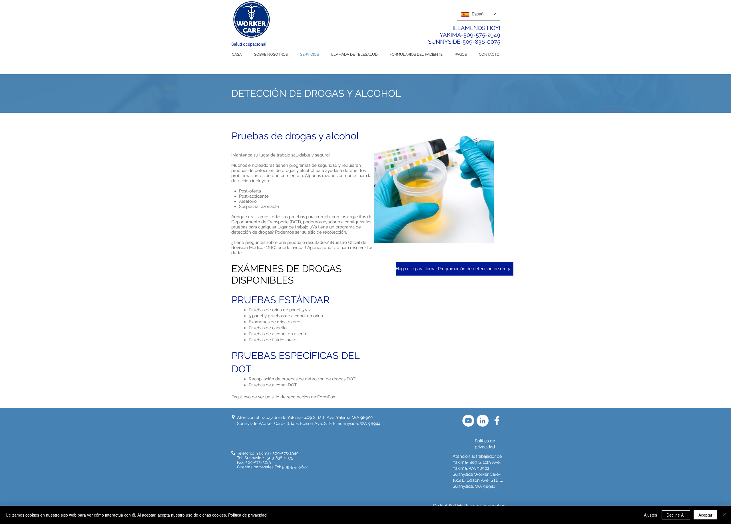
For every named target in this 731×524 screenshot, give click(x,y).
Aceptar (705, 515)
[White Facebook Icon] (497, 421)
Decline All (675, 515)
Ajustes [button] (650, 515)
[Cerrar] (724, 514)
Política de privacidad (247, 515)
